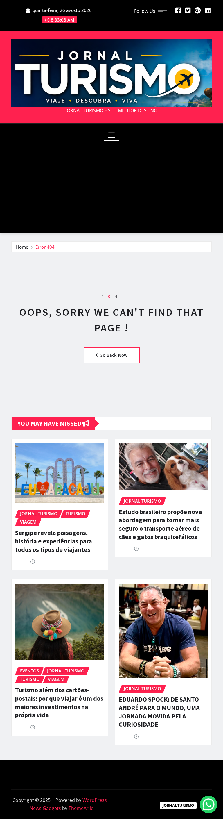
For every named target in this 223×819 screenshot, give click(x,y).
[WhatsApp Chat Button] (208, 804)
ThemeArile (81, 808)
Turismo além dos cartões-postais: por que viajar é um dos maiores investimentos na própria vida (59, 702)
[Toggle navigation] (112, 135)
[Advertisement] (114, 184)
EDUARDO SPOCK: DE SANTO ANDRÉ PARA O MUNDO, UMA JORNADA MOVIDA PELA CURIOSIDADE (159, 711)
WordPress (94, 800)
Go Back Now (113, 355)
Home (22, 247)
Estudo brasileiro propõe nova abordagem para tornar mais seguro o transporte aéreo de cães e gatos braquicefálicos (160, 524)
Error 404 (45, 247)
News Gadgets (45, 808)
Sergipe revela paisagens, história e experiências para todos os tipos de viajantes (53, 541)
